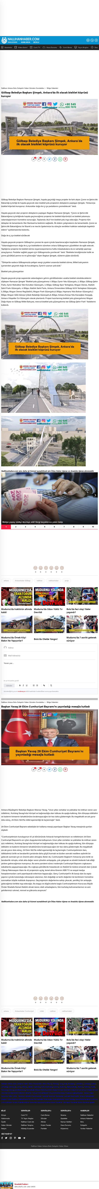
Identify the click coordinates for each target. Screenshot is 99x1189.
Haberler (45, 1096)
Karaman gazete (89, 1102)
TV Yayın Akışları (27, 1118)
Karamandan (36, 1096)
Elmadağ (4, 1086)
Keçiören (63, 1086)
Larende (67, 1096)
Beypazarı (71, 1083)
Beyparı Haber (6, 1099)
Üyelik (3, 1121)
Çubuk (93, 1083)
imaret (67, 1099)
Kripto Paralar (46, 1125)
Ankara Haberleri (86, 1118)
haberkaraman (85, 1099)
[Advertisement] (49, 18)
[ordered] (33, 685)
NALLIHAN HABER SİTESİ (53, 1089)
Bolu (14, 1083)
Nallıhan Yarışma (27, 1125)
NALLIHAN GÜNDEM (40, 1093)
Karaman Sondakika (56, 1096)
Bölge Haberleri (52, 88)
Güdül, (30, 1086)
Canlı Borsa (67, 47)
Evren (19, 1086)
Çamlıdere (79, 1083)
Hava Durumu (51, 47)
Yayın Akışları (83, 47)
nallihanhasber (77, 1093)
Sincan (11, 1089)
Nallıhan (4, 1083)
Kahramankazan (47, 1086)
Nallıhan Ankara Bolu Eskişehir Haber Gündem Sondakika (22, 88)
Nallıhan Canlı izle (27, 1121)
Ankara (10, 1083)
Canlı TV (37, 47)
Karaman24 (75, 1096)
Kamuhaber (48, 1099)
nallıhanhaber (54, 580)
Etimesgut (12, 1086)
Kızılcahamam (72, 1086)
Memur (31, 1099)
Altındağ (56, 1083)
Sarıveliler (33, 1102)
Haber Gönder (6, 1125)
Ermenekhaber (6, 1102)
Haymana (36, 1086)
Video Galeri (23, 47)
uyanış (77, 1099)
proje (67, 580)
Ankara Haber (89, 1093)
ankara (6, 580)
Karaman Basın (49, 1102)
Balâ (65, 1083)
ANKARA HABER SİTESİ (72, 1089)
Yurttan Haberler (86, 1128)
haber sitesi (28, 1083)
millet (42, 1011)
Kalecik (56, 1086)
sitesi (44, 1083)
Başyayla (40, 1102)
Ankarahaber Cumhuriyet (24, 1011)
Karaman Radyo (76, 1102)
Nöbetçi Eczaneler (27, 1128)
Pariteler (44, 1128)
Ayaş (61, 1083)
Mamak (80, 1086)
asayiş (72, 1099)
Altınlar (43, 1121)
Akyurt (49, 1083)
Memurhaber (39, 1099)
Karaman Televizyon (63, 1102)
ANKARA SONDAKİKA (9, 1093)
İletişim (3, 1128)
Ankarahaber (37, 1083)
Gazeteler (8, 47)
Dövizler (44, 1118)
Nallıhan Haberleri (86, 1115)
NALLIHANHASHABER (57, 1093)
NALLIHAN (39, 1089)
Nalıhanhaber (23, 1099)
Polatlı (93, 1086)
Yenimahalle (30, 1089)
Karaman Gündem (25, 1096)
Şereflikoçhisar (20, 1089)
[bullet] (37, 685)
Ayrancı (15, 1102)
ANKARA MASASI (25, 1093)
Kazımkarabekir (23, 1102)
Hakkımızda (5, 1118)
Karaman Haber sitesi (9, 1096)
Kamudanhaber (58, 1099)
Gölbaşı (24, 1086)
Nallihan (69, 1093)
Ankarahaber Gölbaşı (22, 580)
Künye (3, 1115)
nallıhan (39, 580)
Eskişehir (20, 1083)
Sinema (63, 1115)
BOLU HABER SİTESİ (90, 1089)
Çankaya (87, 1083)
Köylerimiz (64, 1128)
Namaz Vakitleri (66, 1121)
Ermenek (94, 1099)
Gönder (9, 685)
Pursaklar (4, 1089)
